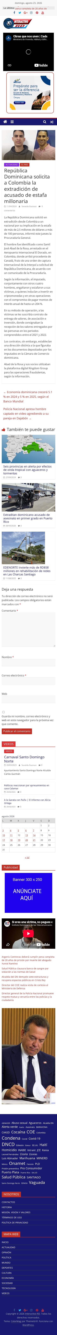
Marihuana (27, 1158)
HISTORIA (7, 1207)
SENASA (24, 1183)
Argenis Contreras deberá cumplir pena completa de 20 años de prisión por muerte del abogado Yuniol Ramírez (28, 960)
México (5, 1164)
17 (3, 839)
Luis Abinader (10, 1158)
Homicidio (9, 1150)
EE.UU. (35, 1145)
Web (4, 694)
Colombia (40, 1132)
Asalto (21, 1127)
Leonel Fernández (10, 1154)
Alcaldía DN (48, 1123)
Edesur (28, 1145)
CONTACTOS (8, 1202)
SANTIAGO (34, 1177)
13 (26, 835)
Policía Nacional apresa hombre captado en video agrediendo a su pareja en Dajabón (26, 413)
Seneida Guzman (29, 206)
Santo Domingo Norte (11, 1183)
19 (19, 839)
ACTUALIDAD (12, 164)
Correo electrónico (14, 675)
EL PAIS (24, 164)
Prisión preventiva (10, 1168)
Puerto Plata (10, 1172)
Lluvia (24, 1154)
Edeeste (20, 1145)
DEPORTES (7, 1267)
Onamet (17, 1163)
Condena (11, 1138)
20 (26, 839)
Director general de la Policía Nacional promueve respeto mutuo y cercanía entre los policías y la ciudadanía (28, 997)
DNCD (8, 1144)
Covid (24, 1138)
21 (34, 839)
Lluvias (33, 1154)
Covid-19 (34, 1138)
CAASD (6, 1132)
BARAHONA (41, 1127)
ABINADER (6, 1123)
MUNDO (6, 1262)
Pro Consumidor (31, 1168)
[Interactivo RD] (5, 121)
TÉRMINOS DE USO (12, 1217)
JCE (39, 1150)
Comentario (10, 610)
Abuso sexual (19, 1123)
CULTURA (7, 1272)
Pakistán (30, 1164)
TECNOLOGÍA (9, 1288)
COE (31, 1132)
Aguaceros (35, 1123)
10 (3, 835)
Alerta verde (10, 1127)
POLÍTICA (6, 1257)
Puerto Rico (25, 1173)
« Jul (27, 857)
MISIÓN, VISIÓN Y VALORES (16, 1212)
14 (34, 835)
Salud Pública (13, 1177)
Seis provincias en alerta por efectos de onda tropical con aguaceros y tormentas (27, 469)
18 (11, 839)
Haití (43, 1144)
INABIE (22, 1150)
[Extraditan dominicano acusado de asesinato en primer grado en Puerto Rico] (28, 485)
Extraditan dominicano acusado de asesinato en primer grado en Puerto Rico (27, 518)
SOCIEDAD (7, 1283)
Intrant (31, 1150)
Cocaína (18, 1132)
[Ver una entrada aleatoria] (51, 121)
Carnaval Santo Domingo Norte (24, 758)
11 (11, 835)
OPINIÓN (6, 1252)
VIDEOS (9, 751)
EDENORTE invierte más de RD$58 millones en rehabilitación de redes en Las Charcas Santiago (27, 571)
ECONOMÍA (8, 1277)
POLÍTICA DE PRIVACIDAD (15, 1222)
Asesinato (30, 1127)
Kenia (45, 1150)
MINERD (42, 1158)
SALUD (34, 1173)
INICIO (5, 1242)
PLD (37, 1164)
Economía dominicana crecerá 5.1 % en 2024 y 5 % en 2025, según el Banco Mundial (27, 396)
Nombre (8, 657)
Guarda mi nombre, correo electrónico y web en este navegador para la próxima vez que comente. (28, 720)
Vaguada (37, 1182)
